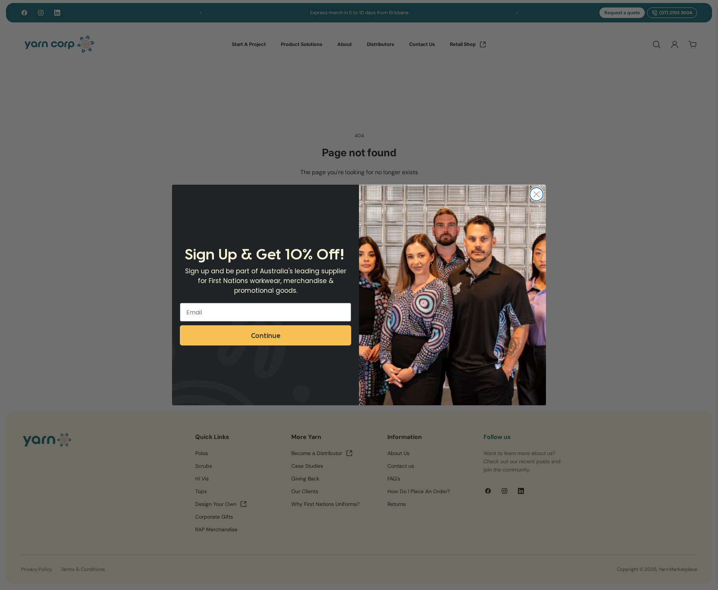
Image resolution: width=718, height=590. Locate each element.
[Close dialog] (536, 194)
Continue (265, 335)
